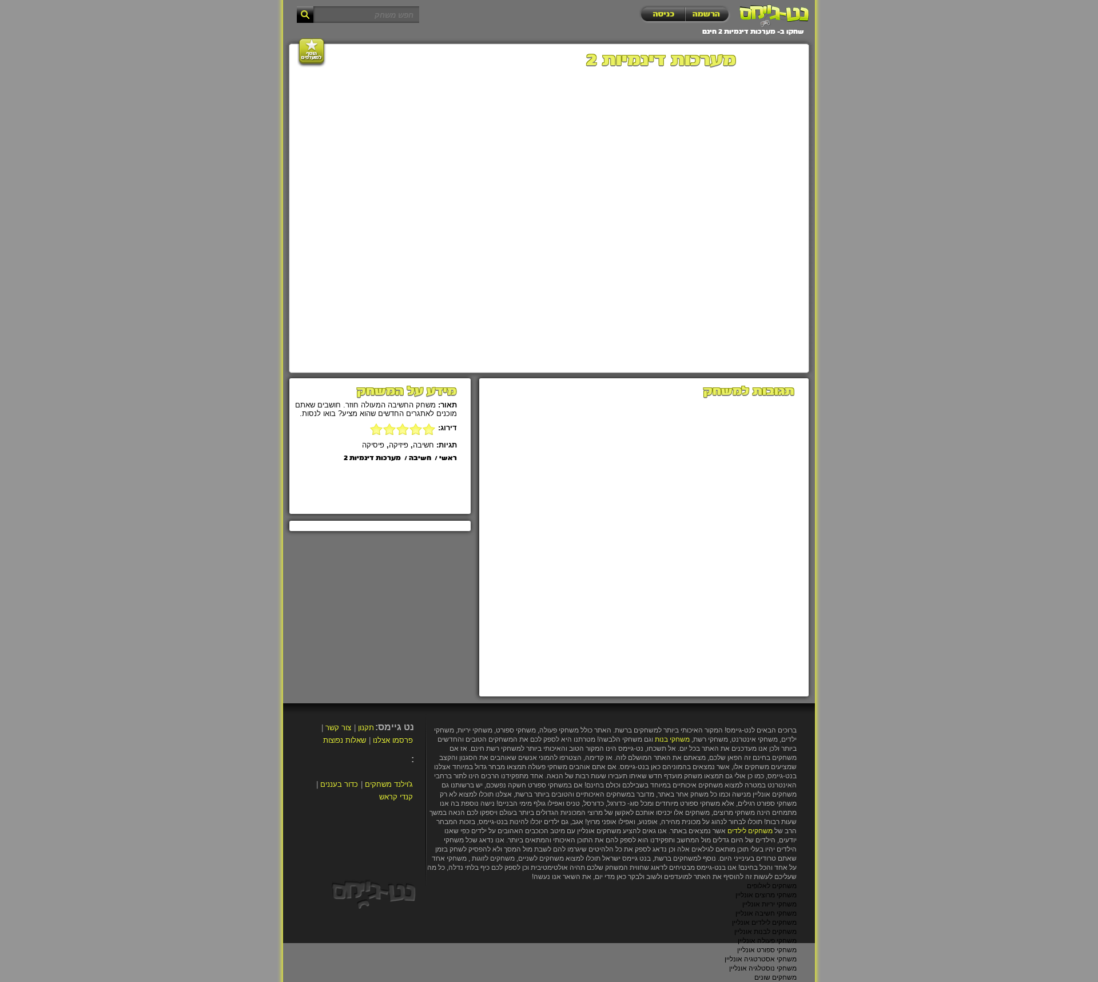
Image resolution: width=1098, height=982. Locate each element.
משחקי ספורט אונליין (767, 950)
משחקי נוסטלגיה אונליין (763, 968)
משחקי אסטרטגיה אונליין (761, 959)
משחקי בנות (672, 739)
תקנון (366, 727)
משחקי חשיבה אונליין (766, 913)
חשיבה (423, 445)
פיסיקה (373, 445)
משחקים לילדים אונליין (764, 922)
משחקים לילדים (750, 831)
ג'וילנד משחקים (389, 784)
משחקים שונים (775, 977)
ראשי (448, 458)
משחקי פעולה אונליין (767, 941)
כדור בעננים (339, 784)
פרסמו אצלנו (393, 740)
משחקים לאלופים (772, 886)
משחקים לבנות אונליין (765, 932)
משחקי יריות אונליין (769, 904)
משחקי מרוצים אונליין (766, 895)
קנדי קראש (396, 797)
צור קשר (338, 727)
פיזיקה (398, 445)
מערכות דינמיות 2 (372, 458)
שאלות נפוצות (344, 740)
